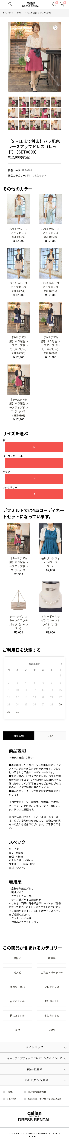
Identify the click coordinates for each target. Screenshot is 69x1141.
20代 (17, 1030)
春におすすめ (17, 1001)
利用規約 (11, 1099)
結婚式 (17, 958)
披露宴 (52, 958)
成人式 (17, 972)
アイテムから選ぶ (31, 12)
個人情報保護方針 (37, 1091)
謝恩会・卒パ (17, 987)
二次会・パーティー (52, 972)
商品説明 (18, 735)
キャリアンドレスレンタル (12, 12)
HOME (10, 1091)
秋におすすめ (17, 1015)
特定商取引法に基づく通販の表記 (45, 1099)
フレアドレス (51, 987)
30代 (51, 1030)
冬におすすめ (51, 1015)
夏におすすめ (51, 1001)
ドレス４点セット (46, 12)
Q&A (50, 735)
